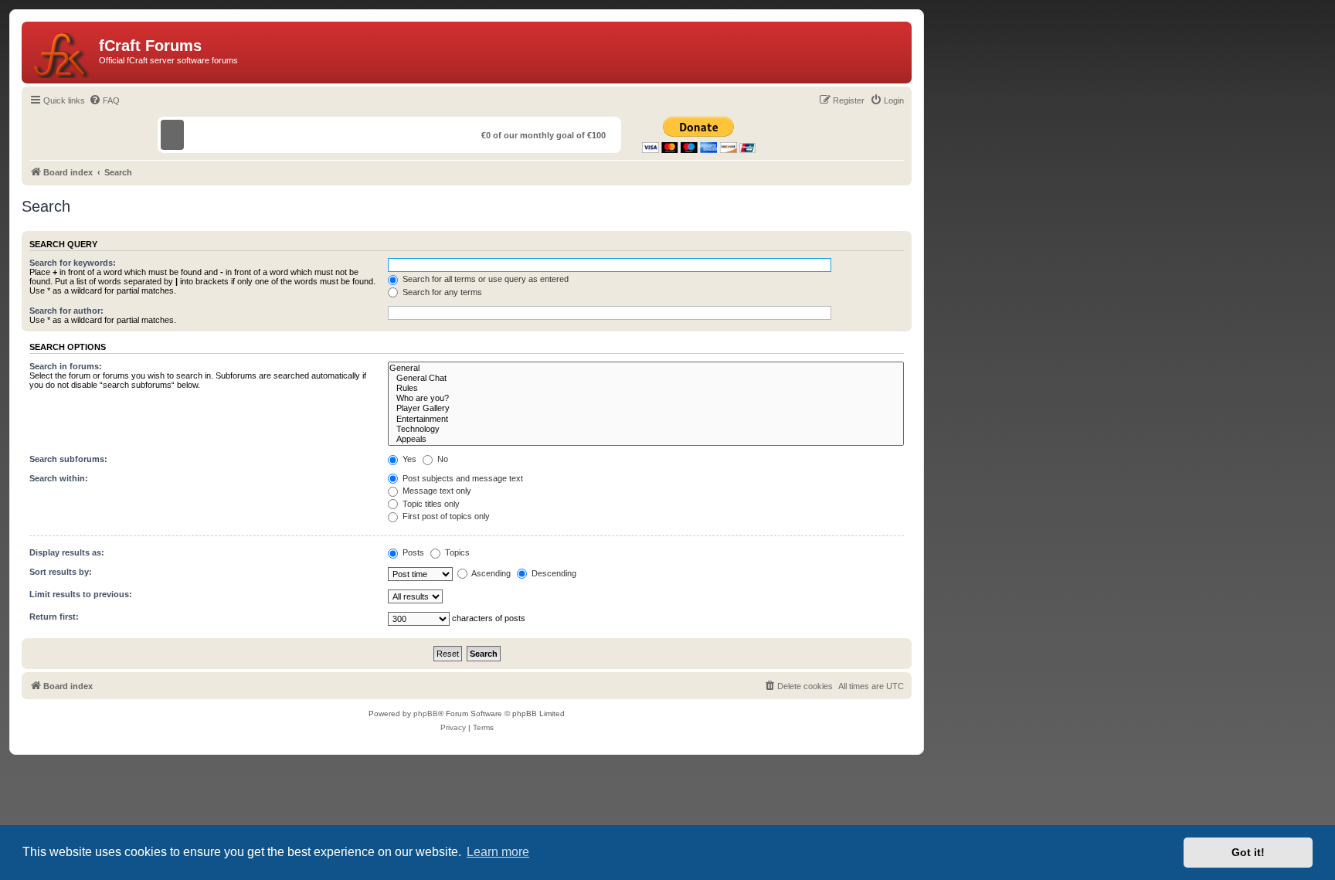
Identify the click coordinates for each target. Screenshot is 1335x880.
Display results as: (66, 552)
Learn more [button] (498, 851)
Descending (552, 573)
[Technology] (645, 429)
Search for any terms (441, 292)
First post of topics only (445, 516)
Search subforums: (68, 459)
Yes (408, 459)
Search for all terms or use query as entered (484, 279)
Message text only (435, 490)
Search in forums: (65, 366)
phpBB (425, 713)
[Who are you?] (645, 398)
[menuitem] (104, 100)
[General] (645, 368)
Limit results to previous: (80, 594)
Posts (412, 552)
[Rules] (645, 388)
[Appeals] (645, 439)
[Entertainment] (645, 419)
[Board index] (62, 52)
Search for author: (66, 310)
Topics (456, 552)
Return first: (54, 616)
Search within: (58, 478)
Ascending (490, 573)
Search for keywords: (72, 262)
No (441, 459)
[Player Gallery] (645, 408)
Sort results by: (60, 571)
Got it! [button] (1248, 852)
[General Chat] (645, 378)
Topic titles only (430, 503)
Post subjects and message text (461, 478)
